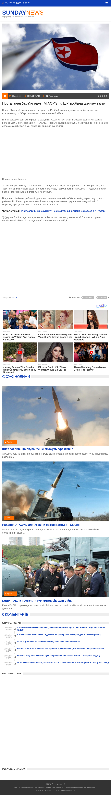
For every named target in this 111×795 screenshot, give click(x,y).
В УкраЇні (102, 297)
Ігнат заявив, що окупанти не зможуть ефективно (37, 449)
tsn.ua (14, 298)
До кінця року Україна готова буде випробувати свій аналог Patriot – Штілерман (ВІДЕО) (58, 655)
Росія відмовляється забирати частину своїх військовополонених (48, 642)
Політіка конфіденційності (64, 791)
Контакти (39, 791)
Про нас (48, 791)
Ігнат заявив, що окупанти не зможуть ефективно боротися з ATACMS (63, 211)
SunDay (23, 12)
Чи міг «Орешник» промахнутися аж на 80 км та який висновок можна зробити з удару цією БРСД (63, 662)
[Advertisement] (55, 151)
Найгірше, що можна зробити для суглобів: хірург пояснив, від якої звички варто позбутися (60, 649)
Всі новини (88, 297)
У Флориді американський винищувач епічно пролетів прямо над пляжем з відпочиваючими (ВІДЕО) (61, 628)
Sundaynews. (91, 787)
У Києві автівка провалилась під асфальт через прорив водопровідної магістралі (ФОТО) (59, 635)
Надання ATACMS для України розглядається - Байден (41, 524)
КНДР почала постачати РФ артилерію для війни (37, 600)
